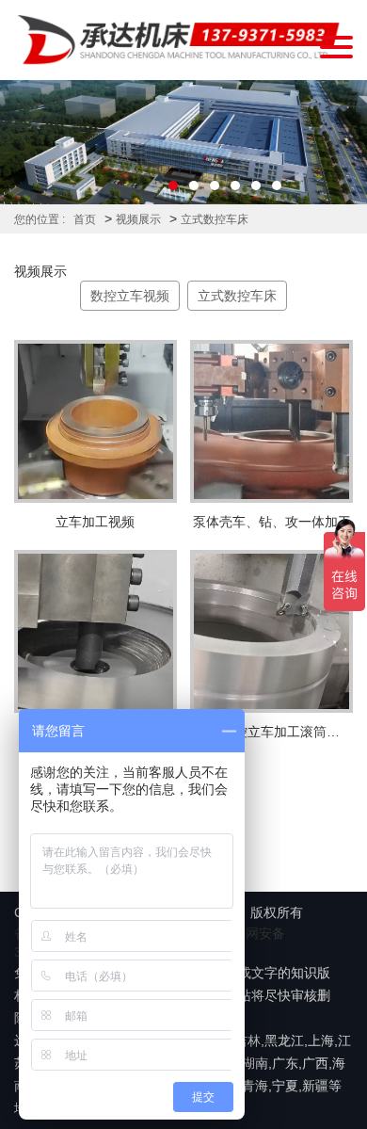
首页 (84, 219)
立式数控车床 (214, 219)
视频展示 (138, 219)
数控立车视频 (129, 295)
